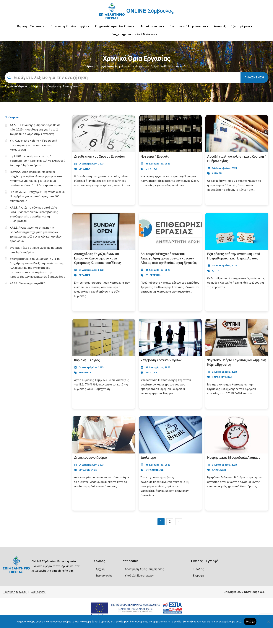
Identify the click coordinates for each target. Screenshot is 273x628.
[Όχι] (268, 623)
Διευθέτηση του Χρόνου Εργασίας (99, 156)
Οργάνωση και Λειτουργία (69, 26)
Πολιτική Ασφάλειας (15, 591)
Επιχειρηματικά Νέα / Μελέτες (134, 34)
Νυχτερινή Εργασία (155, 156)
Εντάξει (250, 621)
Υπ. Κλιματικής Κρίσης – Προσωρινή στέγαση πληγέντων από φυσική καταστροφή (33, 145)
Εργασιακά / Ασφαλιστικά (188, 26)
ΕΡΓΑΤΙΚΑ (84, 168)
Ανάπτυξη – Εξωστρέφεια (232, 26)
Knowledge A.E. (254, 592)
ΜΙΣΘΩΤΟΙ (85, 372)
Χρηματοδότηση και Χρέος (114, 26)
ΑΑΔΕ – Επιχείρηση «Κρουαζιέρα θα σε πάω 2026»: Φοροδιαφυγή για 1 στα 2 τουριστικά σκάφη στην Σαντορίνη (35, 129)
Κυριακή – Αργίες (87, 360)
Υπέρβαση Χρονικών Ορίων (161, 360)
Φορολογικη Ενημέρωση (47, 86)
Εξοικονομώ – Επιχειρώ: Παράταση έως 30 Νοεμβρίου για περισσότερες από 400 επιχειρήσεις (37, 196)
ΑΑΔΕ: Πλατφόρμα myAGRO (28, 283)
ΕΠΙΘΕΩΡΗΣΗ (153, 275)
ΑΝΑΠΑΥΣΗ (219, 470)
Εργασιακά (142, 66)
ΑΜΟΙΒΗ (217, 173)
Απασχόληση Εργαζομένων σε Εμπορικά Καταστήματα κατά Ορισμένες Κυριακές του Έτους (97, 258)
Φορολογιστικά (151, 26)
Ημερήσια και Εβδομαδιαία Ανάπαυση (234, 457)
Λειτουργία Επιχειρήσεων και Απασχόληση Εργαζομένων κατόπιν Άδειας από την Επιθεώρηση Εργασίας (169, 258)
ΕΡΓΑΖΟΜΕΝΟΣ (88, 470)
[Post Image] (103, 133)
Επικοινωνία (104, 575)
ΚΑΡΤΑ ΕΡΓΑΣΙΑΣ (222, 377)
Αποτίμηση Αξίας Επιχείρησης (144, 569)
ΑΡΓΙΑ (215, 270)
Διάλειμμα (148, 457)
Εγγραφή (198, 575)
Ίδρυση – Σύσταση (30, 26)
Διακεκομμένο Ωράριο (90, 457)
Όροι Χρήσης (38, 591)
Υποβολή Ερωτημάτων (139, 575)
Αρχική (90, 66)
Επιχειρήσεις (70, 86)
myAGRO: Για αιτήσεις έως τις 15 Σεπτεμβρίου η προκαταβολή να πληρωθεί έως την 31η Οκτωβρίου (37, 161)
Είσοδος (198, 569)
